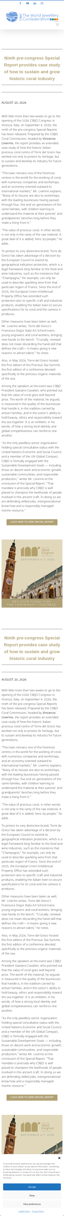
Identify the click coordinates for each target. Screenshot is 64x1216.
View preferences (32, 1204)
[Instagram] (42, 3)
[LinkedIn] (35, 3)
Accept (32, 1187)
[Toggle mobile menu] (57, 24)
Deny (32, 1195)
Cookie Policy (24, 1211)
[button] (59, 1158)
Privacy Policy (38, 1211)
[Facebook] (20, 3)
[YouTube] (27, 3)
